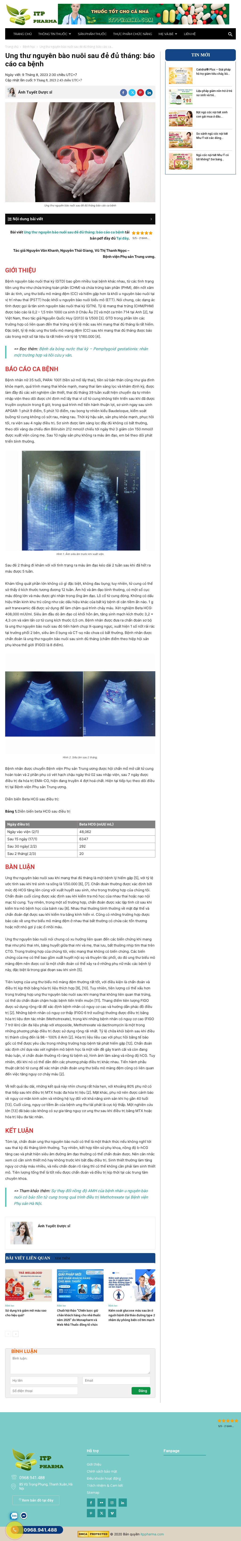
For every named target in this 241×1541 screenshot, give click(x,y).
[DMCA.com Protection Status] (93, 1536)
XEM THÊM (62, 1258)
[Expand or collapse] (83, 219)
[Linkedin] (149, 92)
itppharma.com (152, 1534)
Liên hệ (190, 34)
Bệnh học (29, 47)
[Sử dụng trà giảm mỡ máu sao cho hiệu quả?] (28, 1285)
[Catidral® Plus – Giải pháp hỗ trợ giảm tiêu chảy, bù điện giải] (181, 75)
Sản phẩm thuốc (92, 34)
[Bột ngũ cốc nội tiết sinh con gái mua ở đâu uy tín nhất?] (181, 118)
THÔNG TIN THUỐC (52, 34)
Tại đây (122, 238)
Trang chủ (22, 34)
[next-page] (16, 1334)
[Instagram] (112, 1502)
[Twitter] (132, 92)
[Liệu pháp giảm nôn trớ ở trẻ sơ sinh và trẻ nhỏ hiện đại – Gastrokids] (181, 97)
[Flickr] (101, 1502)
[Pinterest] (140, 92)
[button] (230, 35)
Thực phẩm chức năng (132, 34)
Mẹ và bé (166, 34)
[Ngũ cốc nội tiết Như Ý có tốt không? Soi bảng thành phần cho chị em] (181, 161)
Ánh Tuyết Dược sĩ (35, 92)
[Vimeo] (112, 1513)
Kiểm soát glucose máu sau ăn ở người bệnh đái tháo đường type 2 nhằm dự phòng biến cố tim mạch (131, 1315)
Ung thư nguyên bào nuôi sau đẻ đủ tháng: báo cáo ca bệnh (74, 232)
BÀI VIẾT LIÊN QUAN (28, 1258)
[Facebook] (123, 92)
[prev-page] (8, 1334)
